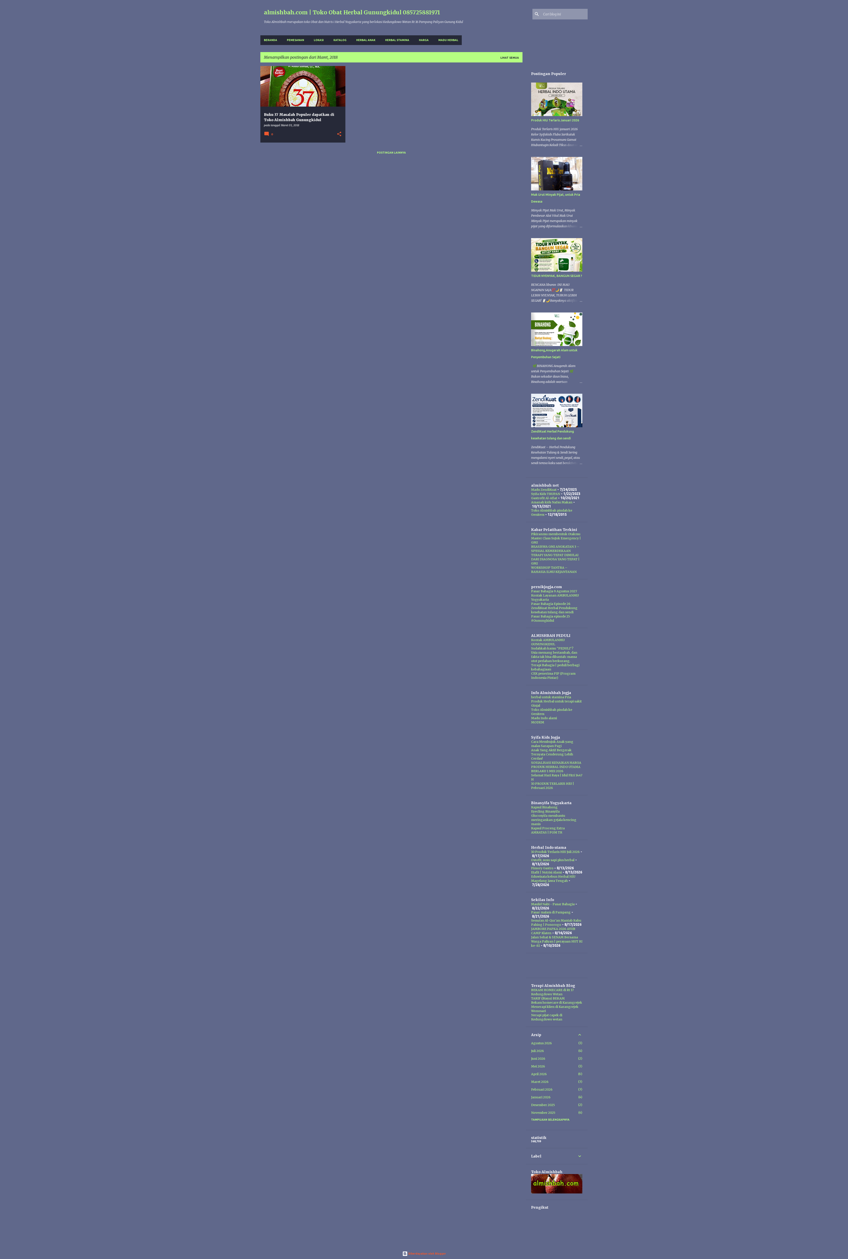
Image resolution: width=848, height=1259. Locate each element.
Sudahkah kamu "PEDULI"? (552, 648)
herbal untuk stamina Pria (551, 697)
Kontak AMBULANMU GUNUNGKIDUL (548, 642)
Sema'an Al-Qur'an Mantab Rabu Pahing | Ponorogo (556, 922)
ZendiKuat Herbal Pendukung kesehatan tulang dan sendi (554, 610)
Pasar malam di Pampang (551, 912)
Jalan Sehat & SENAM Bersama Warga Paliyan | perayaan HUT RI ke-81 (556, 941)
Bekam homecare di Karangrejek (556, 1003)
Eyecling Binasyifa (545, 811)
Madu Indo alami (544, 718)
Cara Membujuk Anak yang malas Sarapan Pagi (552, 744)
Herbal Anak (365, 40)
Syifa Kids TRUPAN (545, 494)
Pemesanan (295, 40)
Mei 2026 (538, 1066)
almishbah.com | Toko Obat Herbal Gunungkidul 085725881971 (352, 12)
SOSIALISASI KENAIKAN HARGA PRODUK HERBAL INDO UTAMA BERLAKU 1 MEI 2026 (556, 767)
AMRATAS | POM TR (546, 832)
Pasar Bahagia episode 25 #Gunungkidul (550, 618)
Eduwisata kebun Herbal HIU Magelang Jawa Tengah (553, 879)
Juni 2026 (538, 1059)
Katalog (339, 40)
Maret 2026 (540, 1082)
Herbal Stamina (397, 40)
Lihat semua (509, 57)
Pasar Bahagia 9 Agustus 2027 (554, 591)
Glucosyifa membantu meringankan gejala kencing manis (553, 820)
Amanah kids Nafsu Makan (551, 502)
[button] (339, 134)
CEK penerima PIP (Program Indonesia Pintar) (553, 676)
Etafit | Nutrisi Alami (546, 872)
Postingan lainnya (391, 152)
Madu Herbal (448, 40)
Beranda (270, 40)
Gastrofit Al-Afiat (544, 498)
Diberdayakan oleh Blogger (427, 1253)
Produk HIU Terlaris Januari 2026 (555, 120)
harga (424, 40)
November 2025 (543, 1113)
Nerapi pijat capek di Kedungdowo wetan (546, 1017)
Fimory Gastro (542, 868)
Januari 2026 (541, 1097)
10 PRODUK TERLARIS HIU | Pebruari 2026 (552, 786)
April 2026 (539, 1074)
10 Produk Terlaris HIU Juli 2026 (555, 852)
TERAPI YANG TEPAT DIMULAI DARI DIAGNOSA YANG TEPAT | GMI (555, 559)
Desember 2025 (543, 1105)
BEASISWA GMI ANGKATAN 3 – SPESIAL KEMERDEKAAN (555, 549)
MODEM (537, 722)
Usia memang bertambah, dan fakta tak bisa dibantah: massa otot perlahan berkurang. (554, 657)
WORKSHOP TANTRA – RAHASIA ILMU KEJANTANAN (554, 570)
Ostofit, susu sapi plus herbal (552, 860)
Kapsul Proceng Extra (548, 828)
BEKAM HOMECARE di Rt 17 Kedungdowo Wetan (552, 992)
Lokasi (319, 40)
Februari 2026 (542, 1090)
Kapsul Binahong (544, 807)
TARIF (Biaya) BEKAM (548, 998)
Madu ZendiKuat (543, 490)
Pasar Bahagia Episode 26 (550, 604)
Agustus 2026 (541, 1043)
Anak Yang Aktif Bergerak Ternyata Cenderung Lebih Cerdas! (552, 754)
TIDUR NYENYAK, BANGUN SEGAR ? (556, 276)
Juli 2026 (537, 1051)
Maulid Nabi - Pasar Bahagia (553, 904)
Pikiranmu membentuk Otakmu (555, 534)
